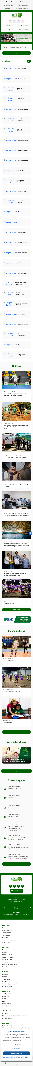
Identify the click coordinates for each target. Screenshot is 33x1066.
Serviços (6, 61)
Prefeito (4, 978)
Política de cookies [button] (18, 892)
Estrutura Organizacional (9, 986)
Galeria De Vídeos (7, 961)
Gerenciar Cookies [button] (16, 1053)
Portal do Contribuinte (8, 1027)
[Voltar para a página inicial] (16, 882)
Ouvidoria (9, 25)
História (4, 929)
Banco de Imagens (7, 964)
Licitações (5, 1008)
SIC (9, 29)
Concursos (5, 998)
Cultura (4, 1000)
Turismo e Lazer (7, 937)
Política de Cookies (22, 1056)
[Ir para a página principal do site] (16, 15)
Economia (5, 939)
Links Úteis (5, 968)
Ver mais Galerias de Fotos (16, 733)
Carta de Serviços (24, 25)
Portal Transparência (23, 29)
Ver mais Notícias (16, 611)
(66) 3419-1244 (19, 903)
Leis (3, 1003)
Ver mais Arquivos (16, 865)
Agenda (4, 954)
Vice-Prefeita (6, 981)
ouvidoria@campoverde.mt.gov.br (16, 901)
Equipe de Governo (8, 988)
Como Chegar (6, 944)
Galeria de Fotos (7, 956)
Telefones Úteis (6, 934)
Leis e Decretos (6, 1005)
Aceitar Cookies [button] (16, 1048)
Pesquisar (16, 53)
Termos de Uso (14, 1057)
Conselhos (5, 976)
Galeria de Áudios (7, 959)
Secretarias (5, 983)
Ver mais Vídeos (16, 773)
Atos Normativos (7, 995)
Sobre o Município (7, 932)
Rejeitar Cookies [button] (16, 1044)
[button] (7, 8)
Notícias (4, 951)
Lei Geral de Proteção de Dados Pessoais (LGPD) (13, 1058)
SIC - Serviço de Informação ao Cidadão (14, 1017)
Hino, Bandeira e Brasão (9, 942)
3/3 (28, 373)
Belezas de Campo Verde (9, 966)
